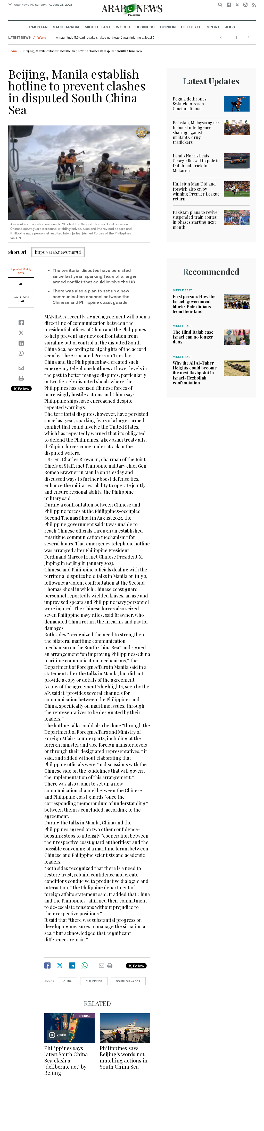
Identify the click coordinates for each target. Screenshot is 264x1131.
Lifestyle (191, 27)
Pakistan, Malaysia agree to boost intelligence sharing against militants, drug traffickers (196, 132)
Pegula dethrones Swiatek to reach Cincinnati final (189, 103)
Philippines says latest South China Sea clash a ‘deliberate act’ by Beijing (66, 1060)
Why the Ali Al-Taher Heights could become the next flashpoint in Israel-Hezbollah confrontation (195, 372)
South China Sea (128, 981)
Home (13, 51)
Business (145, 27)
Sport (213, 27)
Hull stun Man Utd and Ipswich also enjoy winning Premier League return (196, 191)
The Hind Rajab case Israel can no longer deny (193, 336)
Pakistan (38, 27)
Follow (23, 388)
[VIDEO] (69, 1027)
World (123, 27)
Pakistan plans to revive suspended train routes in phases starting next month (195, 219)
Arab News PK (24, 4)
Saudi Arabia (66, 27)
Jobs (230, 27)
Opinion (168, 27)
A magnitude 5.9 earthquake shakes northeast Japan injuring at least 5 (105, 37)
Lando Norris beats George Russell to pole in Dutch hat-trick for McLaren (196, 163)
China (67, 981)
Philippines (94, 981)
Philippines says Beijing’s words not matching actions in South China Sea (123, 1057)
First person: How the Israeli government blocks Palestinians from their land (194, 304)
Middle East (98, 27)
